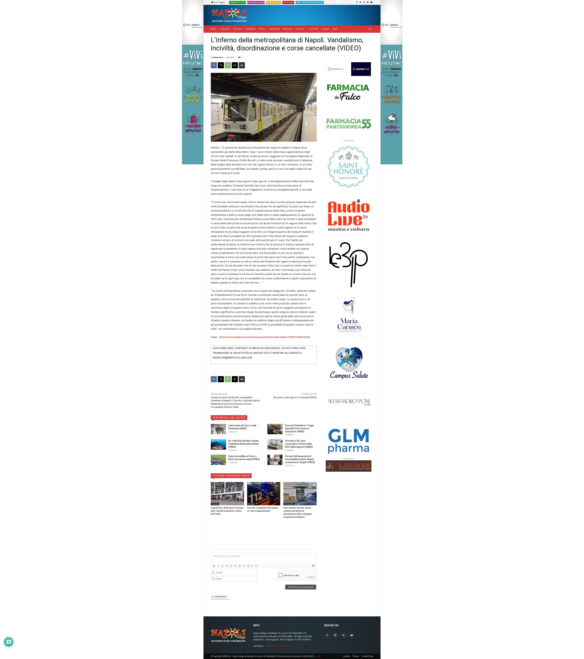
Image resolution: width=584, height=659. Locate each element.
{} (252, 566)
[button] (369, 29)
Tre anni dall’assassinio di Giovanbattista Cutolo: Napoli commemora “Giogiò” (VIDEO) (300, 459)
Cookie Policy (367, 656)
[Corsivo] (218, 566)
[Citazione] (239, 566)
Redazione (218, 57)
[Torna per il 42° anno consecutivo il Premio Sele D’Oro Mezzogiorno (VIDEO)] (275, 444)
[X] (364, 2)
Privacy (356, 656)
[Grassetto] (214, 566)
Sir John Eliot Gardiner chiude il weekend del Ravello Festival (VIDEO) (243, 444)
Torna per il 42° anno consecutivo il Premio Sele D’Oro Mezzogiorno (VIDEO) (299, 444)
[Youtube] (371, 2)
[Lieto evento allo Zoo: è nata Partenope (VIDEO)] (218, 429)
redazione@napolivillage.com (278, 645)
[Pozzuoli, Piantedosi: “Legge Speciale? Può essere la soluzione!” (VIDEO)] (275, 429)
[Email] (235, 65)
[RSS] (343, 635)
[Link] (248, 566)
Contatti (346, 656)
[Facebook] (357, 2)
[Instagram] (360, 2)
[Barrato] (227, 566)
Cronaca (215, 504)
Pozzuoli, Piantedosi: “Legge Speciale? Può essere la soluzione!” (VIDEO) (299, 428)
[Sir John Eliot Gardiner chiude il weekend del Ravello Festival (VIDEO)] (218, 444)
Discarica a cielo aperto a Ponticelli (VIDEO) (295, 397)
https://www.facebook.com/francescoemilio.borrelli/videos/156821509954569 (264, 337)
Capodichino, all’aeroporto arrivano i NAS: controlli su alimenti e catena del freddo (227, 511)
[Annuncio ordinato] (231, 566)
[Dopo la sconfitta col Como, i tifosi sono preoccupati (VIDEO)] (218, 460)
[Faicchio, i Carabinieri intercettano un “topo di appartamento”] (263, 493)
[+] (256, 566)
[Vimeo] (368, 2)
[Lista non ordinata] (235, 566)
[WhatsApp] (228, 65)
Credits (318, 656)
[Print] (242, 65)
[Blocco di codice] (244, 566)
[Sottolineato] (222, 566)
